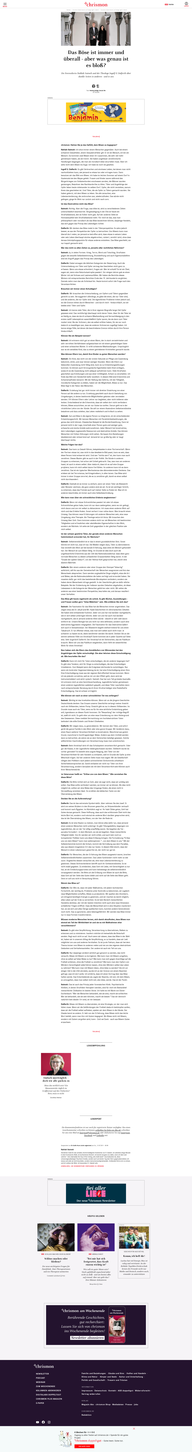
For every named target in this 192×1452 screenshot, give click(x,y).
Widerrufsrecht (142, 1390)
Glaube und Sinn (116, 1373)
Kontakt (112, 1390)
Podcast (40, 1378)
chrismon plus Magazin (49, 1399)
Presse (128, 1404)
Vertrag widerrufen (91, 1394)
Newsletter (42, 1374)
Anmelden (186, 4)
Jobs (136, 1404)
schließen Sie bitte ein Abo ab (108, 1130)
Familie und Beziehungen (94, 1373)
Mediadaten (118, 1404)
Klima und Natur (90, 1377)
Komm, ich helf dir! (134, 1256)
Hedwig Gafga (94, 90)
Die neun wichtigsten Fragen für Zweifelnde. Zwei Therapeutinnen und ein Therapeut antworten (56, 1269)
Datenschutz (100, 1390)
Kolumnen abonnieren (48, 1390)
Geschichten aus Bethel (134, 1252)
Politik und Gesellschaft (93, 1380)
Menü (5, 6)
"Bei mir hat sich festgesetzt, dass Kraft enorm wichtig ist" (96, 1261)
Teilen (95, 137)
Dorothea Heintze (56, 1098)
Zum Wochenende (45, 1386)
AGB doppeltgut (125, 1390)
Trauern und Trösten (117, 1380)
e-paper (40, 1403)
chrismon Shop (103, 1404)
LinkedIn (100, 1135)
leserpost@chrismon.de (90, 1132)
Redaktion (87, 1415)
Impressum (87, 1390)
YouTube (37, 1422)
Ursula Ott (102, 90)
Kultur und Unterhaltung (131, 1377)
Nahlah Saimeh (67, 1149)
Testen (169, 4)
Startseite (69, 10)
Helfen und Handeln (136, 1373)
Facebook (88, 1135)
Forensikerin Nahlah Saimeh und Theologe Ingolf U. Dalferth (86, 10)
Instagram (125, 1132)
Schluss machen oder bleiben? (58, 1254)
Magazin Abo (88, 1404)
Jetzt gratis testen (84, 1446)
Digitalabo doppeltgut (48, 1395)
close (134, 1429)
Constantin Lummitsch (53, 1276)
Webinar (40, 1382)
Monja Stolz (93, 1284)
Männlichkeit (97, 1254)
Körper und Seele (108, 1377)
